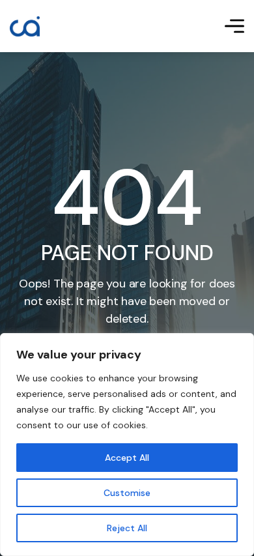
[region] (127, 444)
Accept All (127, 457)
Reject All (127, 528)
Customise (127, 493)
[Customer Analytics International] (25, 26)
